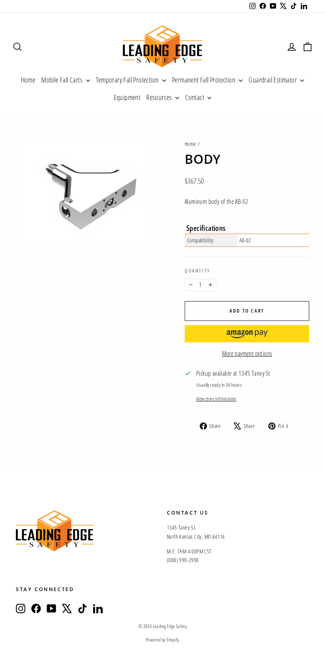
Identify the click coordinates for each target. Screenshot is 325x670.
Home (28, 79)
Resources (159, 97)
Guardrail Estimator (273, 79)
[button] (247, 333)
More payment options (247, 353)
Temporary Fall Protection (128, 79)
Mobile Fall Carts (62, 79)
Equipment (127, 97)
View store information (216, 398)
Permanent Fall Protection (204, 79)
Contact (195, 97)
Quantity (197, 270)
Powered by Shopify (162, 639)
